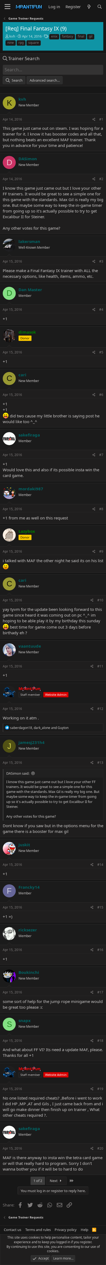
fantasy (67, 36)
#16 (100, 949)
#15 (100, 907)
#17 (100, 992)
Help (84, 1229)
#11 (100, 666)
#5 (101, 352)
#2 (101, 179)
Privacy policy (66, 1229)
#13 (100, 762)
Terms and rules (38, 1229)
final (81, 36)
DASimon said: (17, 773)
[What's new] (88, 7)
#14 (100, 864)
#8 (101, 509)
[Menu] (7, 7)
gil (90, 36)
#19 (100, 1089)
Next (54, 1180)
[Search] (99, 7)
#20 (100, 1148)
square (33, 42)
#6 (101, 394)
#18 (100, 1040)
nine (10, 42)
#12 (100, 708)
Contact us (12, 1229)
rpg (21, 42)
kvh (12, 36)
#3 (101, 261)
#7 (101, 455)
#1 (101, 119)
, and (39, 727)
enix (54, 36)
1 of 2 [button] (37, 1180)
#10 (100, 600)
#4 (101, 309)
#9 (101, 551)
